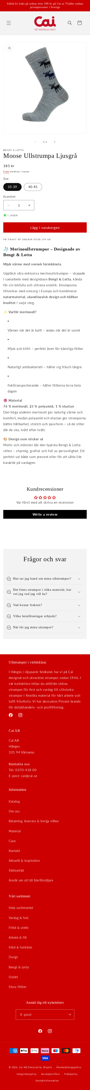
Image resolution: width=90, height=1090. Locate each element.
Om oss (14, 811)
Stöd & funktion (20, 947)
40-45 (33, 187)
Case (12, 841)
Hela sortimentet (21, 908)
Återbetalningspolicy (68, 1067)
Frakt (6, 171)
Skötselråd (16, 870)
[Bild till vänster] (35, 142)
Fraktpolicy (71, 1074)
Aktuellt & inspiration (24, 860)
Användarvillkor (50, 1074)
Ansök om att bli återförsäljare (31, 880)
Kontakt (14, 851)
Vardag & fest (19, 918)
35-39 (12, 187)
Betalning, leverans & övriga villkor (34, 821)
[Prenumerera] (69, 1014)
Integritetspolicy (27, 1074)
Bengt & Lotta (19, 967)
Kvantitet (9, 196)
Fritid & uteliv (19, 927)
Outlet (13, 977)
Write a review (45, 514)
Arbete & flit (18, 937)
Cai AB (23, 1067)
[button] (9, 23)
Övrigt (13, 957)
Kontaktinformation (47, 1080)
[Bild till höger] (54, 142)
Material (15, 831)
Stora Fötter (17, 987)
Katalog (14, 801)
